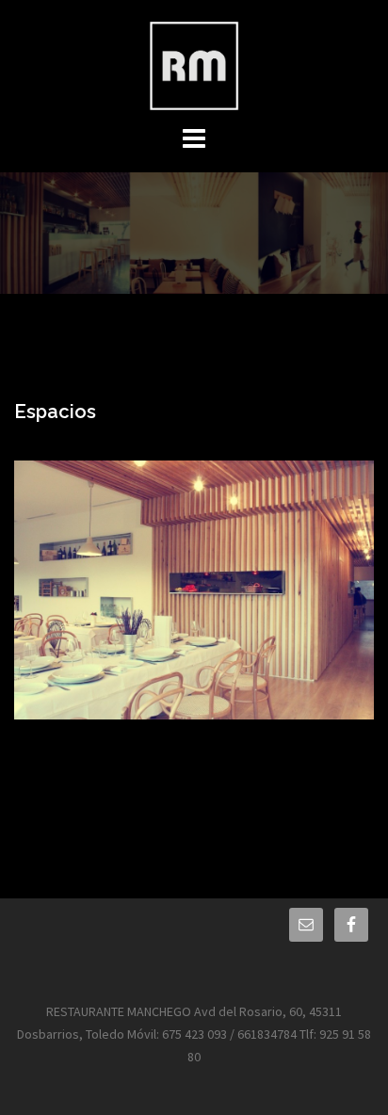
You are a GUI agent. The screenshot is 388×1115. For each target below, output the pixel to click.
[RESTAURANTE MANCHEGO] (194, 64)
